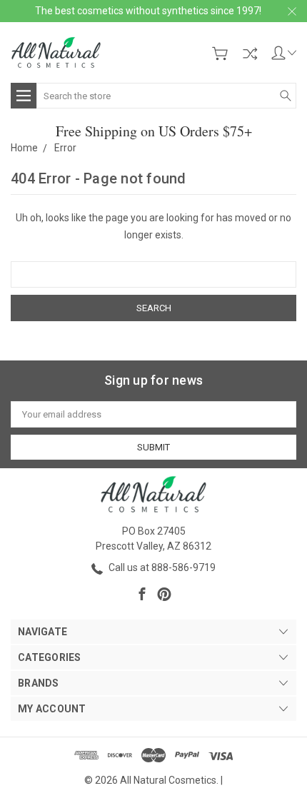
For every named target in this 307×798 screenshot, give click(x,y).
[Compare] (250, 53)
